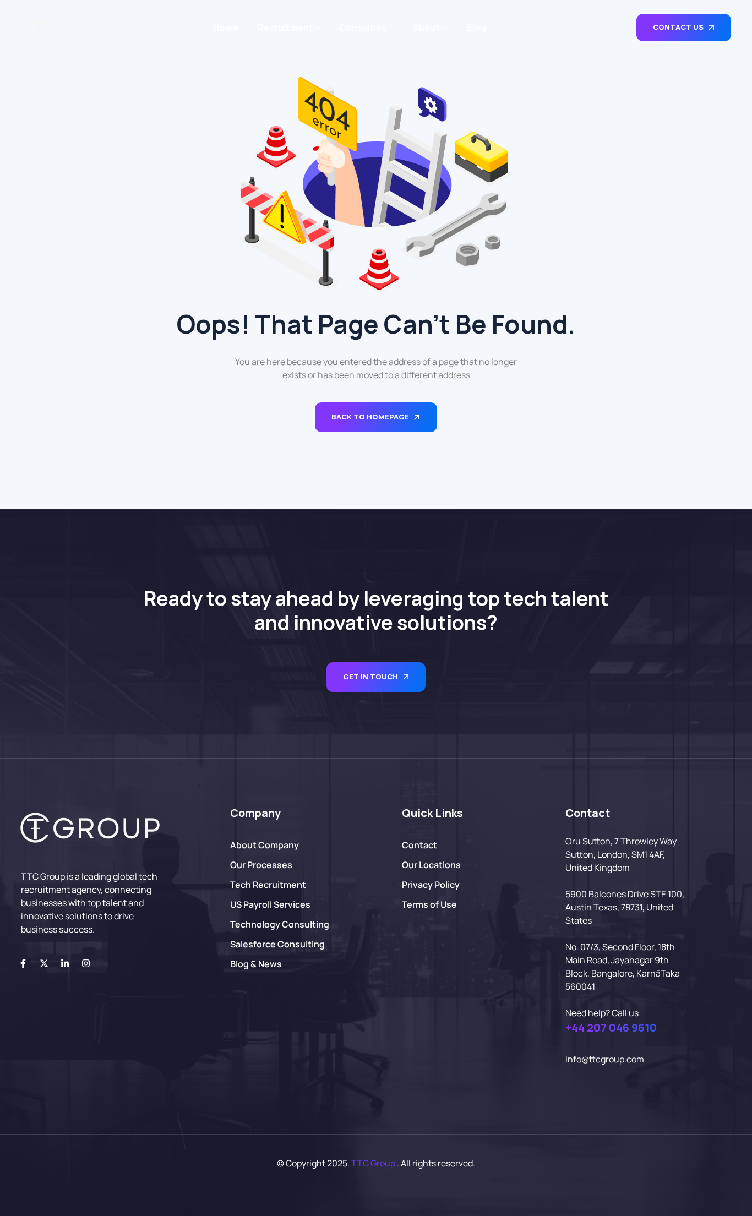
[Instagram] (85, 963)
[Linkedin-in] (65, 963)
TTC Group (373, 1163)
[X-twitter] (44, 963)
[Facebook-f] (23, 963)
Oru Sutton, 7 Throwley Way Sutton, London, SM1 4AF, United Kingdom (621, 854)
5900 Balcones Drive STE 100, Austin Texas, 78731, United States (624, 907)
